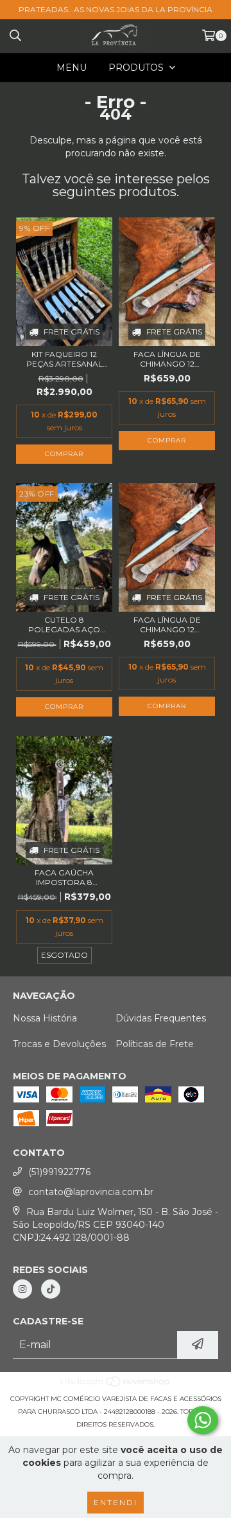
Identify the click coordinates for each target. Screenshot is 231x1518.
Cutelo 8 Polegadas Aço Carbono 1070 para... (64, 624)
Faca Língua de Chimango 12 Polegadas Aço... (167, 359)
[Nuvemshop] (116, 1386)
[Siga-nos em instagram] (22, 1289)
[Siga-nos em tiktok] (50, 1289)
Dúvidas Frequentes (161, 1018)
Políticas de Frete (155, 1044)
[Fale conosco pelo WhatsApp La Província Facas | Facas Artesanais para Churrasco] (202, 1420)
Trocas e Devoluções (59, 1044)
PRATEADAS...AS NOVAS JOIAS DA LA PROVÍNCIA (115, 9)
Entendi (115, 1502)
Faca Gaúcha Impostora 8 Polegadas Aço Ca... (64, 877)
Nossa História (45, 1018)
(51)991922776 (59, 1172)
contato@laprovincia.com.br (90, 1192)
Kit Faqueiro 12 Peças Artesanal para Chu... (64, 359)
